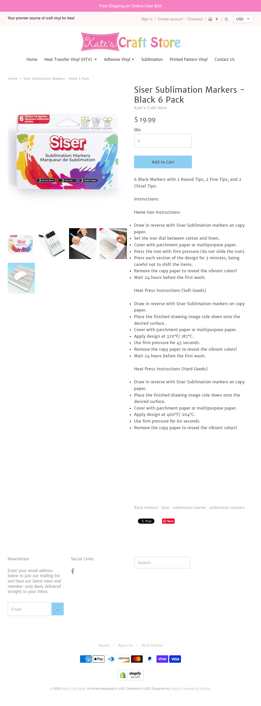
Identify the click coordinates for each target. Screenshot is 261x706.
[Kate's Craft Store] (130, 41)
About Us (125, 645)
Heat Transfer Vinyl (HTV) (68, 59)
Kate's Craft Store (150, 107)
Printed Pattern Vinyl (188, 59)
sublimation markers (227, 507)
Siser (165, 507)
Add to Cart (163, 162)
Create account (170, 18)
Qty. (137, 130)
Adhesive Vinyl (117, 59)
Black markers (146, 507)
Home (32, 59)
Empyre (175, 688)
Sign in (146, 18)
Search (104, 645)
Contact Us (224, 59)
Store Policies (152, 645)
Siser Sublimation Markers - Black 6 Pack (56, 78)
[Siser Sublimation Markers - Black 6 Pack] (21, 243)
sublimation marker (189, 507)
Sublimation (152, 59)
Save (170, 521)
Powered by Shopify (196, 688)
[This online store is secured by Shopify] (130, 679)
